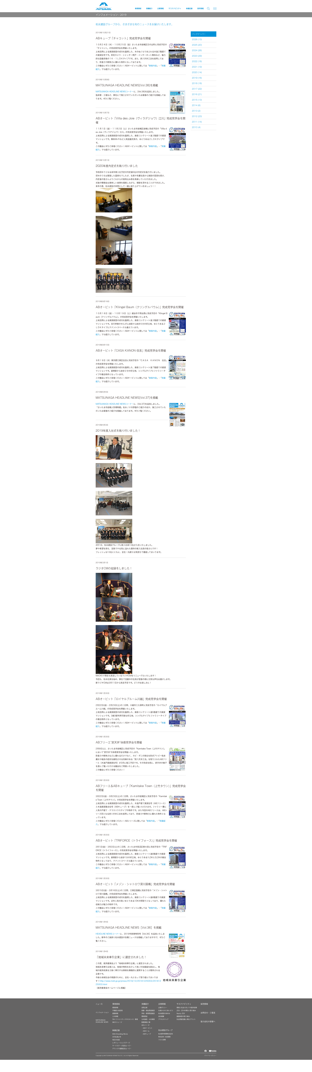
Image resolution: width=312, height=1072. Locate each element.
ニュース (99, 1004)
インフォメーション (102, 1012)
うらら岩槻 (162, 1039)
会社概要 (161, 1016)
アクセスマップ (163, 1019)
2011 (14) (197, 122)
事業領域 (116, 1004)
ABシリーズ (145, 1025)
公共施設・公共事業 (148, 1019)
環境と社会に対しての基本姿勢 (187, 1007)
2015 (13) (197, 100)
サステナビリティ (184, 1004)
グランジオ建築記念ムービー (121, 1048)
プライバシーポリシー (210, 1055)
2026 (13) (197, 39)
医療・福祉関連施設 (148, 1010)
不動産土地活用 (117, 1010)
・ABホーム (145, 1031)
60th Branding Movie (120, 1034)
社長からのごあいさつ (165, 1010)
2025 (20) (197, 45)
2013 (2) (196, 111)
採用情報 (200, 8)
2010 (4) (196, 127)
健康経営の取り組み (183, 1016)
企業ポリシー (162, 1007)
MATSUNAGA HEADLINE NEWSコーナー (115, 92)
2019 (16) (197, 78)
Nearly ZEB (181, 1013)
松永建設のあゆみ (164, 1013)
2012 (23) (197, 116)
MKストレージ (117, 1022)
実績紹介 (145, 1004)
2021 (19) (197, 67)
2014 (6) (196, 105)
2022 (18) (197, 61)
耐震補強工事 (145, 1022)
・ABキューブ (146, 1034)
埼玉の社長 (116, 1040)
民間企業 (144, 1007)
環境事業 (115, 1007)
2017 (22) (197, 89)
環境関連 (144, 1016)
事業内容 (153, 66)
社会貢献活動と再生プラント (186, 1019)
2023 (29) (197, 56)
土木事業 (115, 1016)
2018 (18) (197, 83)
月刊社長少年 (116, 1037)
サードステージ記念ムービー (121, 1045)
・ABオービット (146, 1028)
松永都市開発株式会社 (165, 1034)
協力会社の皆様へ (208, 1021)
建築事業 (115, 1013)
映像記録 (116, 1030)
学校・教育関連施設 (148, 1013)
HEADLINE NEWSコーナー (108, 934)
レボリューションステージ (121, 1042)
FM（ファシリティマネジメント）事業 (125, 1019)
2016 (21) (197, 94)
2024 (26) (197, 50)
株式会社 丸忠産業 (164, 1036)
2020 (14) (197, 72)
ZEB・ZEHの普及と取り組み (186, 1010)
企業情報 (162, 1004)
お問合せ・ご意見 (208, 1013)
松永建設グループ (165, 1030)
